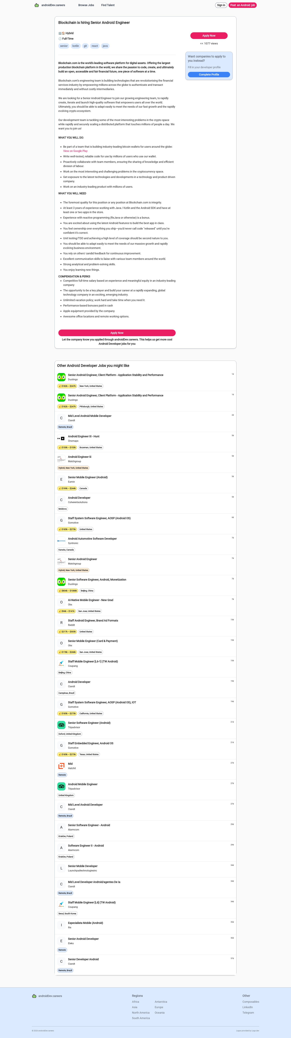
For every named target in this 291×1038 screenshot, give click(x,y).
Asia (134, 1007)
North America (141, 1012)
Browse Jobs (86, 5)
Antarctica (161, 1001)
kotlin (75, 45)
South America (141, 1018)
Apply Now (117, 332)
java (105, 45)
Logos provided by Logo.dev (247, 1031)
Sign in (221, 5)
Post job (242, 5)
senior (64, 45)
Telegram (248, 1012)
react (95, 45)
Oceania (160, 1012)
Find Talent (108, 5)
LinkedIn (247, 1007)
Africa (135, 1001)
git (85, 45)
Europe (159, 1007)
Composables (250, 1001)
